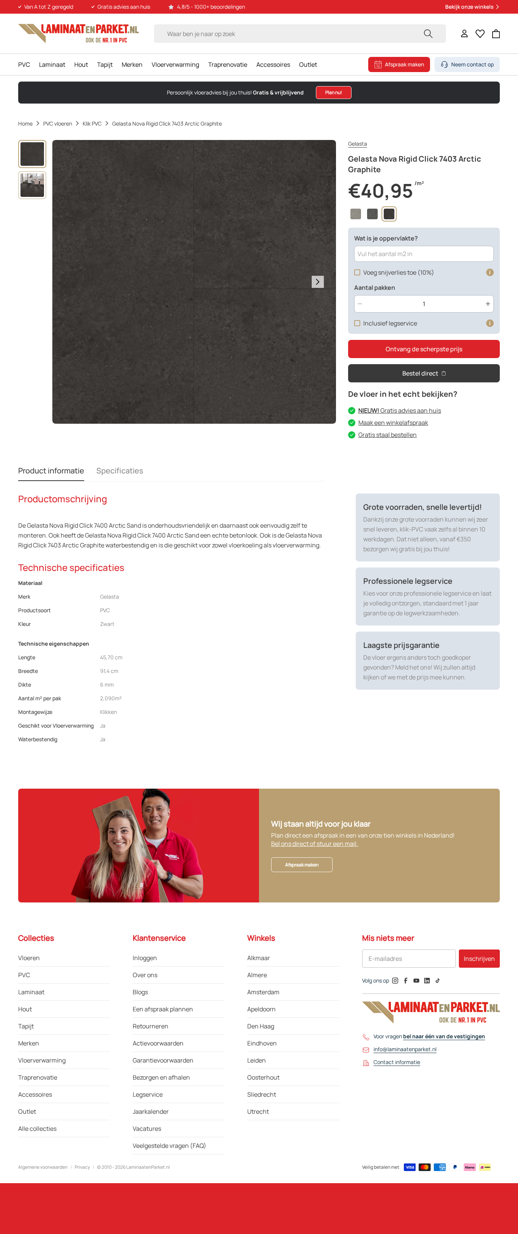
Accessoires (273, 64)
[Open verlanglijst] (480, 34)
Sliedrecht (261, 1094)
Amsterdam (263, 992)
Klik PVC (92, 123)
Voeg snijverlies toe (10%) (398, 272)
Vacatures (147, 1128)
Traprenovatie (227, 64)
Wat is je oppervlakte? (386, 238)
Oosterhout (263, 1077)
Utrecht (258, 1111)
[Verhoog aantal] (488, 304)
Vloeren (29, 958)
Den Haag (260, 1026)
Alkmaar (258, 958)
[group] (32, 154)
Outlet (308, 64)
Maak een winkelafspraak (393, 422)
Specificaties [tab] (119, 470)
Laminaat (52, 64)
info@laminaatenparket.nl (405, 1049)
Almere (257, 975)
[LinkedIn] (427, 981)
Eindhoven (262, 1043)
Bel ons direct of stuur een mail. (314, 843)
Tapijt (105, 64)
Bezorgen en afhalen (161, 1077)
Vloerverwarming (175, 64)
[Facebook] (406, 981)
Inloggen (145, 958)
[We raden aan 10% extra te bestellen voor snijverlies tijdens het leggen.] (490, 272)
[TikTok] (438, 981)
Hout (81, 64)
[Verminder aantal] (360, 304)
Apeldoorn (261, 1009)
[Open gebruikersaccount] (464, 34)
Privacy (82, 1167)
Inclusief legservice (390, 323)
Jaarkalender (151, 1111)
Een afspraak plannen (163, 1009)
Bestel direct (420, 373)
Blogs (140, 992)
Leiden (256, 1060)
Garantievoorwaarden (163, 1060)
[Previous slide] (70, 282)
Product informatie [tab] (51, 470)
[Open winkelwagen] (496, 33)
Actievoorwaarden (158, 1043)
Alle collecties (37, 1128)
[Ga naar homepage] (78, 33)
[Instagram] (395, 981)
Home (25, 123)
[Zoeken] (428, 33)
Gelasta (357, 143)
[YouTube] (416, 981)
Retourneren (150, 1026)
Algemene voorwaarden (42, 1167)
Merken (132, 64)
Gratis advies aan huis (399, 410)
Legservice (148, 1094)
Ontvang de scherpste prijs (424, 349)
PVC (24, 64)
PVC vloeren (57, 123)
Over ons (145, 975)
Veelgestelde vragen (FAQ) (169, 1145)
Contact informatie (397, 1062)
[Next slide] (318, 282)
